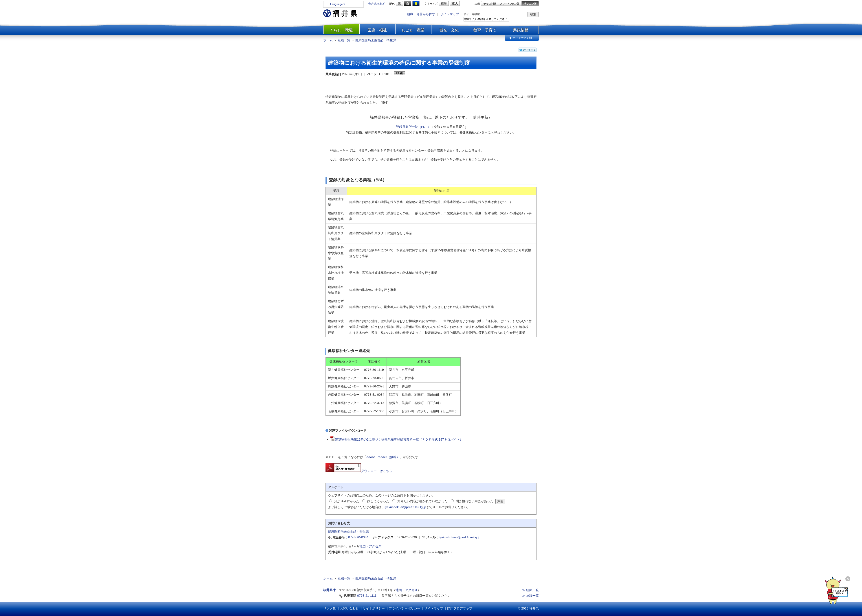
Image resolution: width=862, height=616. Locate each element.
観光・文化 (449, 30)
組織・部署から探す (421, 14)
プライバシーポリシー (404, 608)
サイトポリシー (374, 608)
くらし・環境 (341, 30)
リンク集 (329, 608)
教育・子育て (484, 30)
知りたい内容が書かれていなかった (422, 501)
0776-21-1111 (366, 595)
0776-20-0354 (358, 537)
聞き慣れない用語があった (474, 501)
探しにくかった (378, 501)
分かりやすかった (346, 501)
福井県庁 (329, 590)
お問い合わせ (349, 608)
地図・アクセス (370, 546)
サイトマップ (449, 14)
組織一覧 (344, 40)
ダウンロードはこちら (376, 471)
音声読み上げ (376, 3)
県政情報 (520, 30)
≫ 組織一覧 (530, 590)
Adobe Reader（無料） (383, 457)
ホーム (328, 40)
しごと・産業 (413, 30)
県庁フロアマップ (459, 608)
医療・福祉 (377, 30)
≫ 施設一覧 (530, 595)
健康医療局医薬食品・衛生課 (375, 40)
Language (337, 4)
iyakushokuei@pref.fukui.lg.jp (405, 507)
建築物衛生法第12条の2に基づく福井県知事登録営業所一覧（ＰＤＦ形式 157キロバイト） (399, 439)
